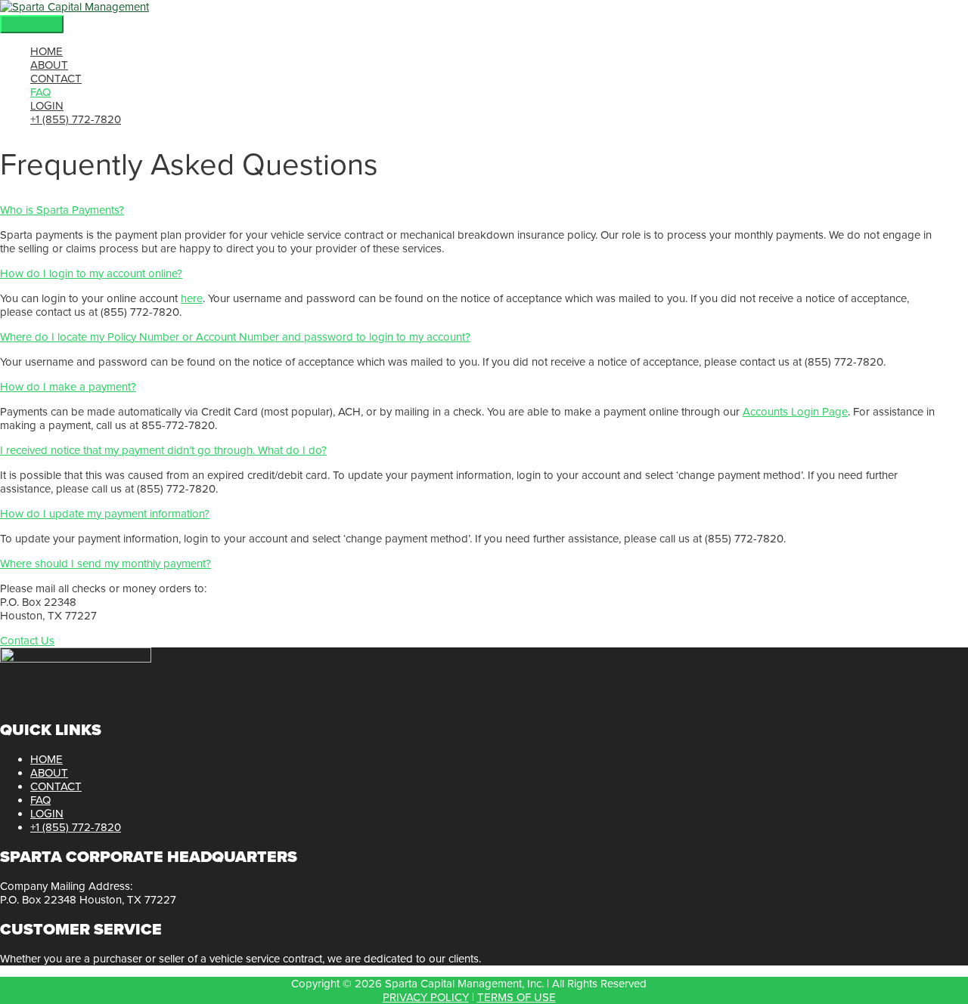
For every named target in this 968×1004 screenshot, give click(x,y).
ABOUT (49, 773)
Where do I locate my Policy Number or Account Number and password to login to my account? (235, 337)
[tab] (469, 210)
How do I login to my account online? (91, 273)
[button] (27, 640)
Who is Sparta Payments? (62, 210)
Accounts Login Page (795, 412)
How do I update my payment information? (104, 514)
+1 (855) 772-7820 (75, 827)
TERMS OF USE (516, 997)
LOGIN (47, 813)
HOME (46, 759)
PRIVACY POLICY (426, 997)
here (192, 298)
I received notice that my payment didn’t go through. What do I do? (163, 450)
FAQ (40, 800)
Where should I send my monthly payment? (105, 563)
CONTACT (56, 786)
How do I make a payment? (68, 387)
